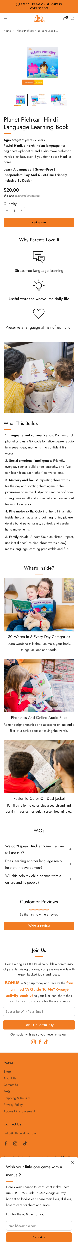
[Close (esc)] (72, 1162)
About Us (10, 1078)
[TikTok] (45, 1041)
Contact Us (11, 1084)
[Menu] (6, 18)
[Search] (72, 18)
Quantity (10, 203)
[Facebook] (39, 1041)
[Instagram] (32, 1041)
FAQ (7, 1091)
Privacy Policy (13, 1104)
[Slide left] (8, 100)
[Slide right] (69, 100)
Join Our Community (39, 1025)
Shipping (9, 196)
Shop (7, 1071)
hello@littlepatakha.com (20, 1133)
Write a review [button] (39, 925)
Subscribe (39, 1237)
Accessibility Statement (19, 1111)
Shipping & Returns (17, 1098)
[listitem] (39, 6)
